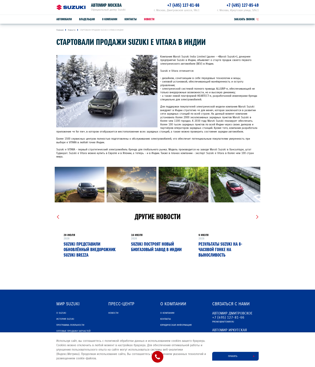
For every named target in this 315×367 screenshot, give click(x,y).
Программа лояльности (70, 325)
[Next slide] (257, 217)
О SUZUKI (61, 313)
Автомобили (64, 19)
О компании (109, 19)
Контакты (131, 19)
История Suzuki (65, 319)
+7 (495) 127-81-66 (183, 5)
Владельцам (87, 19)
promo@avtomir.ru (223, 321)
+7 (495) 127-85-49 (243, 5)
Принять (232, 356)
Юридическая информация (176, 325)
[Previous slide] (57, 217)
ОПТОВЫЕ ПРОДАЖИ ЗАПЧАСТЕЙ (73, 331)
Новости (149, 19)
